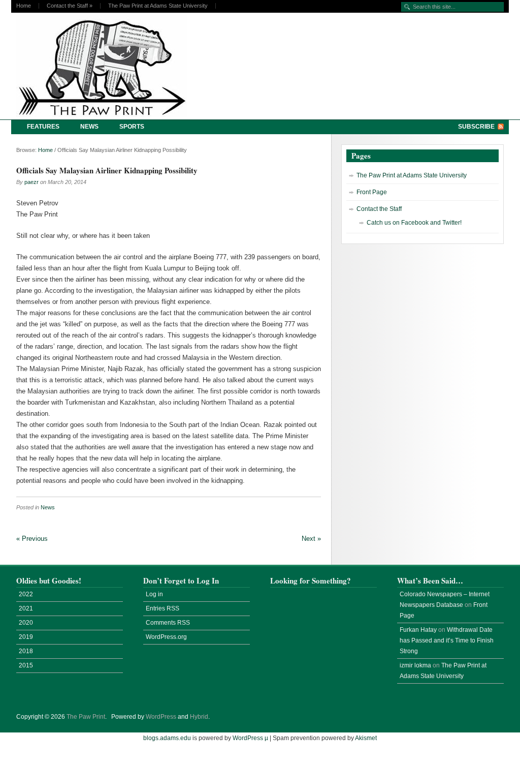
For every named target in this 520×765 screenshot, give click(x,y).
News (89, 126)
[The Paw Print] (105, 66)
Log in (154, 594)
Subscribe (476, 126)
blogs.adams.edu (167, 738)
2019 (26, 636)
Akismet (366, 738)
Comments (168, 622)
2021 (26, 608)
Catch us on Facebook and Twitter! (414, 222)
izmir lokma (415, 665)
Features (43, 126)
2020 (26, 622)
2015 (26, 665)
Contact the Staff (69, 6)
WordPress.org (166, 636)
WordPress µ (250, 738)
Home (23, 6)
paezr (31, 182)
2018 (26, 651)
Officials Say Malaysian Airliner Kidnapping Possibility (107, 170)
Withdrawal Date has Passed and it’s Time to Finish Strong (447, 640)
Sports (131, 126)
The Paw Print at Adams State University (158, 6)
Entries (162, 608)
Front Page (371, 192)
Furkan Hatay (418, 629)
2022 (26, 594)
